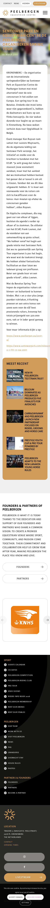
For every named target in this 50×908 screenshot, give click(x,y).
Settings (25, 903)
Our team (12, 726)
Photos (11, 768)
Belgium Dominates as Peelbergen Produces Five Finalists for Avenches (33, 397)
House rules (14, 763)
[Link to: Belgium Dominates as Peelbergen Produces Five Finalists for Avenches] (15, 392)
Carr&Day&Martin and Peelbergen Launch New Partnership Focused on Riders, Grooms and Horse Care (36, 422)
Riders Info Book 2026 (19, 696)
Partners (12, 788)
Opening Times (11, 845)
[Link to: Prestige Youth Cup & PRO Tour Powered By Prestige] (15, 443)
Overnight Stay (15, 758)
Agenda (26, 4)
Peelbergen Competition (20, 675)
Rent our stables (16, 712)
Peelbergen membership (20, 702)
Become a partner (17, 793)
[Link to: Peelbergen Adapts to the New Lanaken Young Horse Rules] (15, 461)
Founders (13, 782)
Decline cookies (34, 897)
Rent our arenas (16, 707)
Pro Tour (12, 686)
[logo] (21, 12)
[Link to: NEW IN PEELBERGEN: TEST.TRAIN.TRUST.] (15, 375)
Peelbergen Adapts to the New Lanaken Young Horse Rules (33, 464)
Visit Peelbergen (16, 737)
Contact (7, 4)
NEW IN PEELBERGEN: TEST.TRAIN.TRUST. (34, 375)
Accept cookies (16, 897)
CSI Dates (12, 670)
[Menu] (43, 12)
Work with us (15, 731)
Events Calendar (16, 665)
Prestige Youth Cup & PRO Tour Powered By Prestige (34, 445)
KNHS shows (14, 691)
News (16, 4)
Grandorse (13, 752)
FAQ (9, 747)
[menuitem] (8, 3)
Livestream (39, 4)
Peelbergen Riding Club (20, 680)
